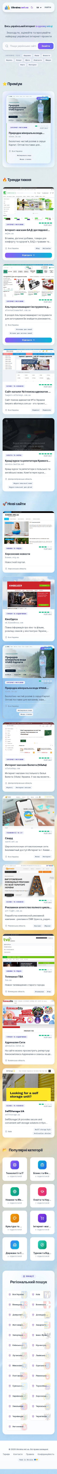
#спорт (19, 60)
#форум (48, 60)
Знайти (46, 46)
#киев (37, 55)
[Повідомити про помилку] (25, 151)
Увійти (48, 7)
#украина (27, 55)
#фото (27, 60)
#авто (22, 65)
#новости (46, 55)
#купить (9, 60)
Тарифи (6, 1454)
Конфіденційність (46, 1454)
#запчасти (38, 60)
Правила (30, 1454)
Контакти (17, 1454)
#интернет (33, 65)
